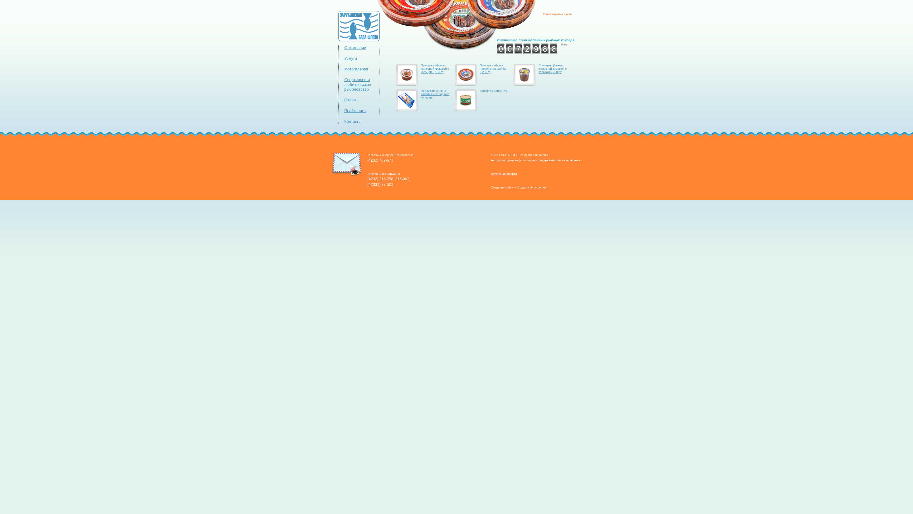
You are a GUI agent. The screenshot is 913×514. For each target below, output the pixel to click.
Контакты (352, 121)
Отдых (350, 100)
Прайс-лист (355, 111)
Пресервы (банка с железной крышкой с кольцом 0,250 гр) (553, 69)
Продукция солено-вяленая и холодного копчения (435, 94)
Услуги (350, 58)
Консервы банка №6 (493, 91)
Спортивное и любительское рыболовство (357, 85)
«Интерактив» (537, 187)
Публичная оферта (504, 174)
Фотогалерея (356, 69)
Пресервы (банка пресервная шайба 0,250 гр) (493, 69)
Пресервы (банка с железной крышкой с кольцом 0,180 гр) (435, 69)
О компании (355, 47)
